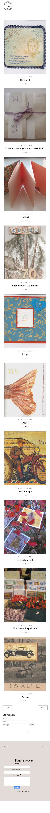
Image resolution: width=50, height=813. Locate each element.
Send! (32, 724)
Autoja (25, 697)
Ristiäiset (25, 80)
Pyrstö (25, 423)
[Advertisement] (25, 752)
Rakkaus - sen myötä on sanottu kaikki (25, 149)
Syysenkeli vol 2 (25, 560)
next (43, 708)
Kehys (25, 354)
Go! (43, 746)
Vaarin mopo (25, 491)
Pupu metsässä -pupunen (25, 286)
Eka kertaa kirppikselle (25, 629)
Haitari (25, 217)
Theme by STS (27, 791)
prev (7, 708)
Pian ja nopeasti (25, 760)
